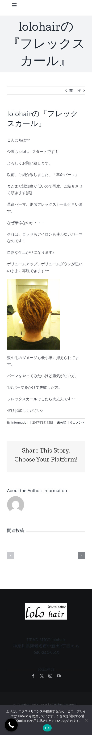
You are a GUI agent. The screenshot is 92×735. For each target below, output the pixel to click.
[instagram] (50, 676)
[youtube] (59, 676)
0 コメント (77, 422)
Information (19, 422)
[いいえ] (86, 720)
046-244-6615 (46, 652)
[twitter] (42, 676)
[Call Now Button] (11, 725)
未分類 (61, 422)
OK (47, 728)
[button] (10, 555)
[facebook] (33, 676)
